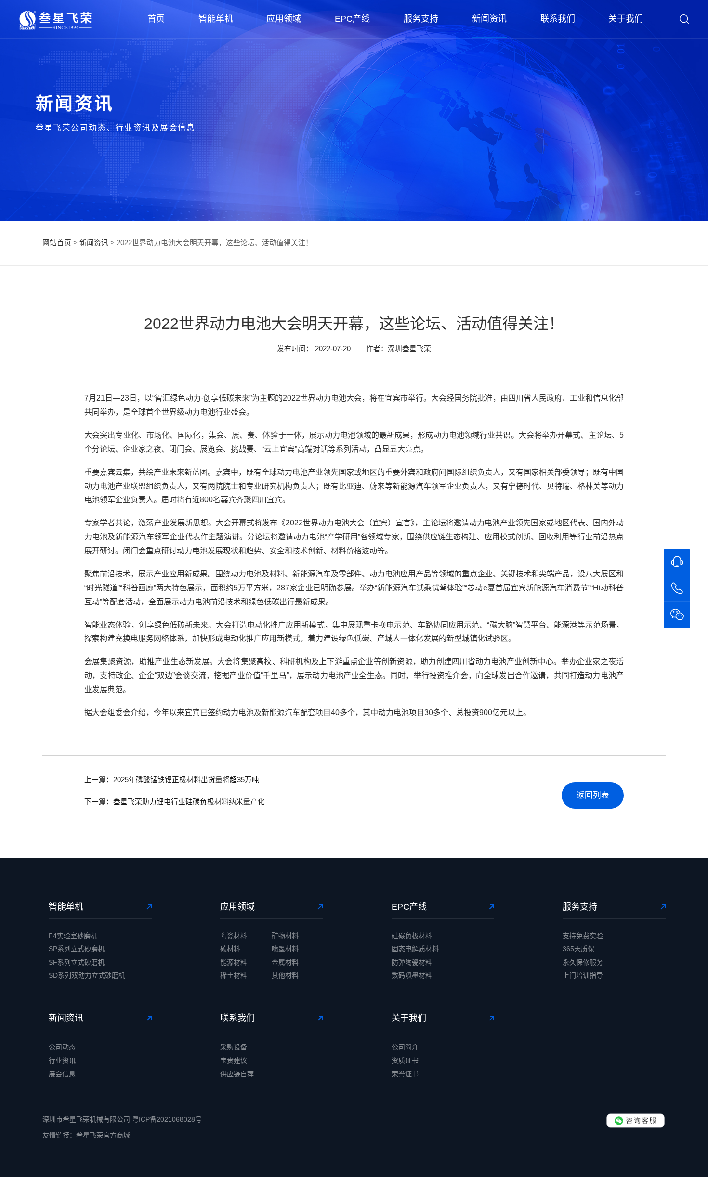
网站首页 (56, 243)
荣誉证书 (405, 1074)
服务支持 (421, 19)
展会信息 (62, 1074)
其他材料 (285, 975)
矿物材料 (285, 936)
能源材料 (233, 962)
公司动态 (62, 1047)
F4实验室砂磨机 (73, 936)
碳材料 (230, 949)
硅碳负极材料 (412, 936)
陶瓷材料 (233, 936)
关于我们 (625, 19)
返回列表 (593, 795)
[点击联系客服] (635, 1120)
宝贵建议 (233, 1060)
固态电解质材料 (415, 949)
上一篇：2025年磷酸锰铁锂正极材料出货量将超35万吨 (171, 780)
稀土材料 (233, 975)
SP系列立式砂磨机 (77, 949)
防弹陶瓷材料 (412, 962)
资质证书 (405, 1060)
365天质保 (578, 949)
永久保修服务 (583, 962)
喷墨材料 (285, 949)
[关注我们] (677, 615)
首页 (156, 19)
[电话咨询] (677, 588)
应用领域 (283, 19)
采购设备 (233, 1047)
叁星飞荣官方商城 (103, 1135)
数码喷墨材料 (412, 975)
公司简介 (405, 1047)
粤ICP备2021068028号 (167, 1119)
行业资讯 (62, 1060)
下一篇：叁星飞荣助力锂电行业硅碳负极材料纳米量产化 (174, 802)
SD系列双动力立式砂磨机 (87, 975)
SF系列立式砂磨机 (77, 962)
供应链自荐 (237, 1074)
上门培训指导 (583, 975)
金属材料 (285, 962)
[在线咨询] (677, 562)
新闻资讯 (489, 19)
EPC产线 (352, 19)
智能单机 (215, 19)
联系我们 (557, 19)
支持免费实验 (583, 936)
